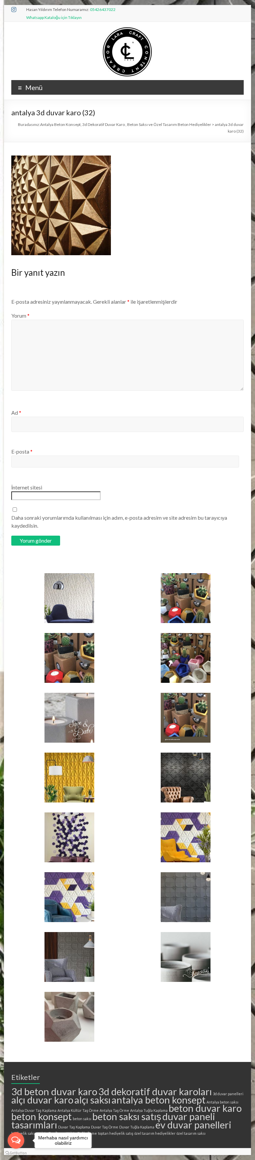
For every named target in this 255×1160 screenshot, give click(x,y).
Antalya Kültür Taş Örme (78, 1110)
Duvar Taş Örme (104, 1127)
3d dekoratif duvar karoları (155, 1091)
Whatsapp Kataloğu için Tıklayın (54, 17)
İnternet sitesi (26, 487)
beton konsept (41, 1116)
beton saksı (82, 1118)
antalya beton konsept (159, 1100)
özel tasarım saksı (191, 1133)
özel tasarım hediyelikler (155, 1133)
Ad (16, 412)
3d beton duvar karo (54, 1091)
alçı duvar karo (42, 1100)
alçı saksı (92, 1100)
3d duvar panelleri (228, 1094)
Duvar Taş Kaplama (74, 1127)
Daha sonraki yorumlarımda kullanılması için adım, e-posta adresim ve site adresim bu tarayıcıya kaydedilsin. (119, 521)
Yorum (20, 315)
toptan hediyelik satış (115, 1133)
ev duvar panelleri (193, 1124)
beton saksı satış (126, 1116)
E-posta (22, 451)
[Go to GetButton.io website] (16, 1153)
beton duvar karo (205, 1108)
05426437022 (103, 9)
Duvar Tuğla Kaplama (136, 1127)
